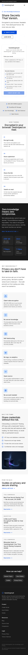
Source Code (5, 623)
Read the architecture (9, 231)
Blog (3, 620)
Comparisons (5, 626)
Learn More (7, 37)
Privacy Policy (18, 580)
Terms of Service (6, 636)
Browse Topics (8, 576)
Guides (8, 580)
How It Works (20, 576)
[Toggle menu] (24, 5)
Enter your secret (8, 56)
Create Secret (10, 32)
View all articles (7, 488)
